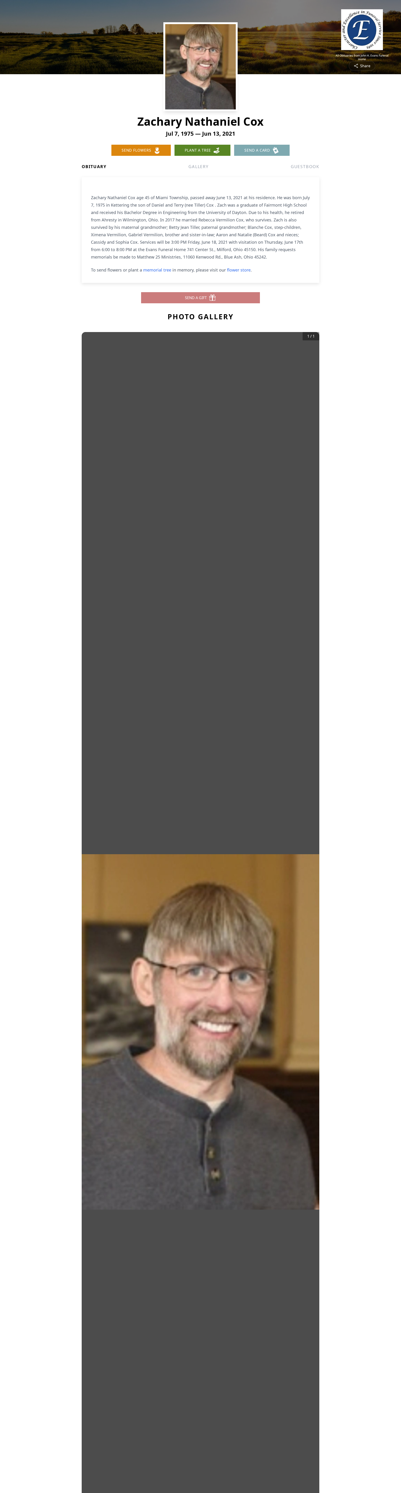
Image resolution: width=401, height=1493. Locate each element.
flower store (239, 270)
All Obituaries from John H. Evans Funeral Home (362, 57)
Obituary (94, 166)
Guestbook (305, 166)
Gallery (198, 166)
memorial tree (157, 270)
